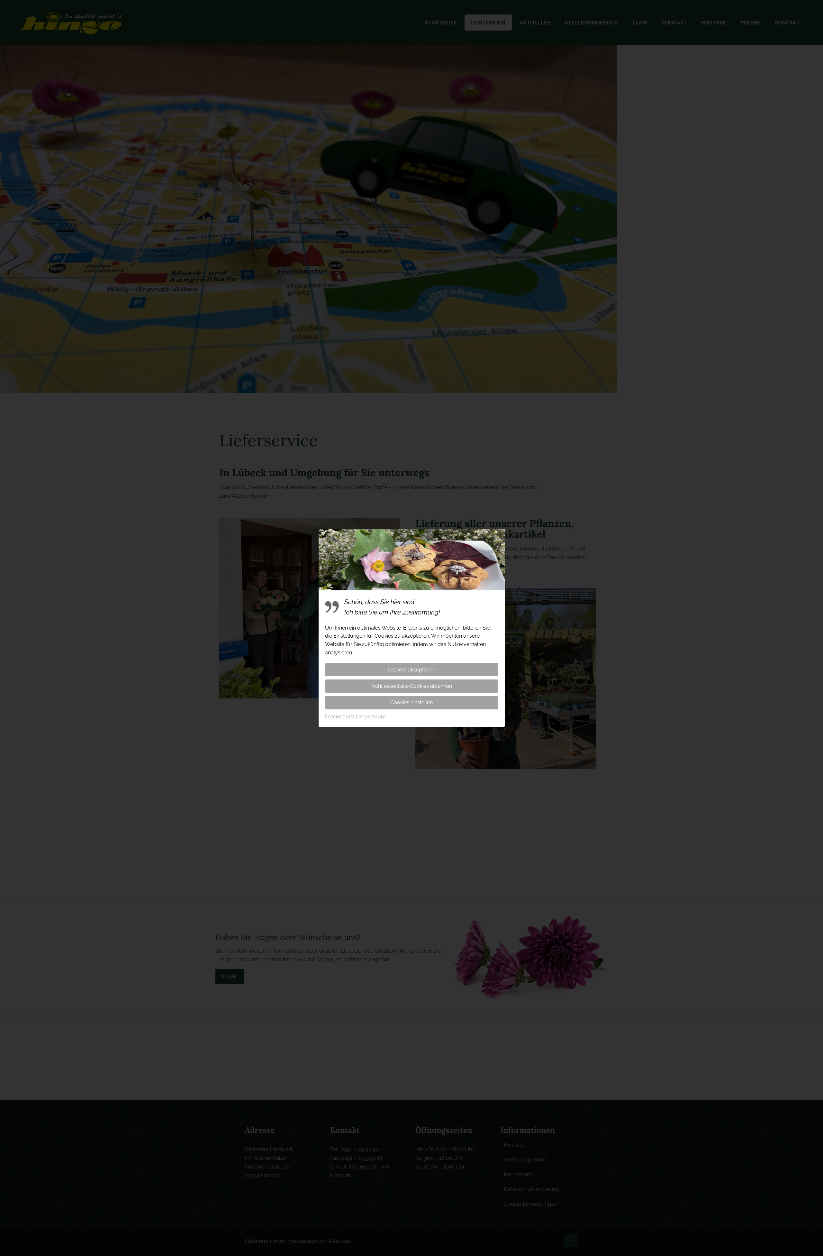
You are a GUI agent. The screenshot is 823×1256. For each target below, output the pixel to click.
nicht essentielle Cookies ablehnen (411, 686)
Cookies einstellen (411, 702)
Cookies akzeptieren (411, 670)
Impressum (372, 717)
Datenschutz (340, 717)
